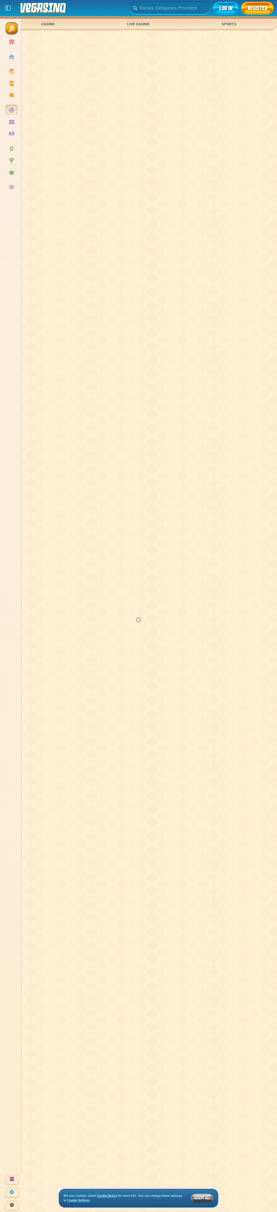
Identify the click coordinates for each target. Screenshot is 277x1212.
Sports (229, 24)
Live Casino (138, 24)
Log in (225, 7)
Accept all (202, 1198)
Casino (48, 24)
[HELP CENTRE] (12, 1205)
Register (257, 7)
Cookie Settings (78, 1200)
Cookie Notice (107, 1196)
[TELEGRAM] (12, 1192)
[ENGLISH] (12, 1179)
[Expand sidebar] (8, 8)
